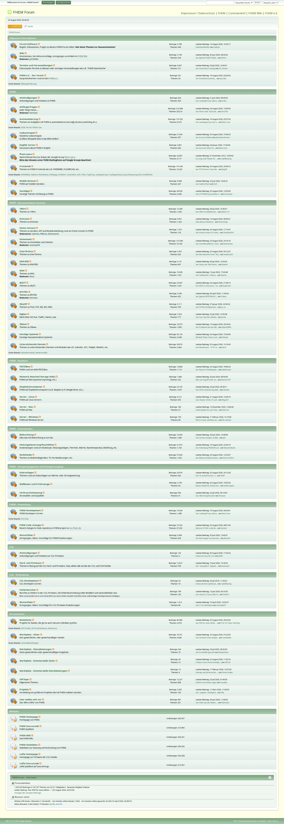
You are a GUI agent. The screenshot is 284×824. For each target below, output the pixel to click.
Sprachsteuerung (130, 174)
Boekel (224, 264)
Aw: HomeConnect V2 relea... (208, 232)
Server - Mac (27, 406)
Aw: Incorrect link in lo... (205, 148)
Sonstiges (25, 190)
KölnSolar (225, 702)
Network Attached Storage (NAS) (38, 376)
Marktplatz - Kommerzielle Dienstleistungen (44, 670)
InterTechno (27, 251)
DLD (215, 184)
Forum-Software (29, 43)
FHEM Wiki (255, 13)
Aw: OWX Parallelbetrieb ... (206, 212)
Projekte (24, 689)
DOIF (23, 127)
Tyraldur (223, 682)
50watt (225, 337)
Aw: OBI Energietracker (205, 495)
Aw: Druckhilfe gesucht (205, 652)
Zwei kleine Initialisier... (205, 222)
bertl (224, 347)
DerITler (224, 111)
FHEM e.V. (271, 13)
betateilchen (223, 652)
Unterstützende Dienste (33, 344)
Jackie (223, 317)
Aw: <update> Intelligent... (206, 692)
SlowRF (24, 303)
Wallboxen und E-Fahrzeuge (35, 484)
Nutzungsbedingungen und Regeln (252, 821)
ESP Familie (25, 628)
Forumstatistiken (22, 783)
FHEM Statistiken (29, 744)
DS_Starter (223, 68)
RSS (140, 174)
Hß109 (227, 662)
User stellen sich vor (31, 699)
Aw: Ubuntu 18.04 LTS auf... (207, 400)
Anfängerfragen (29, 106)
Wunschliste (26, 535)
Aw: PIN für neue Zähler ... (206, 623)
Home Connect (28, 227)
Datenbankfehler (203, 47)
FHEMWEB (25, 174)
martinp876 (35, 245)
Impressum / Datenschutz (198, 13)
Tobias (223, 296)
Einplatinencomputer (31, 386)
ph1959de (34, 59)
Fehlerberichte (28, 589)
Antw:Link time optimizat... (206, 584)
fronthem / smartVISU (67, 174)
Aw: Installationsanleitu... (206, 78)
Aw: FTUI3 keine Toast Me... (207, 169)
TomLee (222, 495)
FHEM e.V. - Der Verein (32, 75)
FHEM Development (30, 510)
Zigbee (23, 313)
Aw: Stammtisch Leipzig (205, 68)
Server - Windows (29, 416)
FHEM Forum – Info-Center (24, 778)
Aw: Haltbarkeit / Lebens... (206, 275)
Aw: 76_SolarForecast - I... (206, 475)
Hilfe (235, 821)
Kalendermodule (28, 352)
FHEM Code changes (31, 524)
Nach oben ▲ (273, 821)
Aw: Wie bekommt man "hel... (208, 254)
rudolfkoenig (226, 158)
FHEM (221, 13)
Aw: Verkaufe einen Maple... (207, 637)
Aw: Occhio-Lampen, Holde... (207, 437)
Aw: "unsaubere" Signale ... (207, 566)
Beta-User (226, 122)
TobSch (226, 594)
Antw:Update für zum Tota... (207, 410)
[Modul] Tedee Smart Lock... (207, 337)
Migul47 (225, 400)
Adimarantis (53, 234)
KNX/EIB (24, 261)
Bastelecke (26, 619)
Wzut (32, 276)
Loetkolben (226, 637)
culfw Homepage (29, 754)
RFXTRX (24, 291)
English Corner (28, 144)
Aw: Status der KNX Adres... (207, 264)
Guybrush (227, 286)
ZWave (23, 324)
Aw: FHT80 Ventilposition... (206, 307)
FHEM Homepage (29, 716)
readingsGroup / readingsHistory (108, 174)
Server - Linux (27, 396)
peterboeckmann (223, 137)
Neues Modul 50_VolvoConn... (208, 485)
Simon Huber (227, 672)
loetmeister (228, 244)
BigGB (224, 169)
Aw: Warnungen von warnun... (208, 538)
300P (223, 475)
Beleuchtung (27, 434)
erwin (224, 101)
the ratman (226, 420)
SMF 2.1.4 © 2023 (12, 821)
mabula (216, 47)
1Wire (23, 208)
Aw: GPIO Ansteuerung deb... (207, 390)
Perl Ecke (25, 519)
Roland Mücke (229, 448)
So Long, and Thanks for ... (206, 158)
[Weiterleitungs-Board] (13, 718)
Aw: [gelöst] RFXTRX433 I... (206, 296)
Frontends (25, 166)
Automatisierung (29, 118)
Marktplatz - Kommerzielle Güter (38, 660)
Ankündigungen (29, 97)
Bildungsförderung (28, 84)
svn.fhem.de (75, 528)
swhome (35, 234)
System (224, 528)
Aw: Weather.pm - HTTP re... (207, 347)
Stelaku (226, 390)
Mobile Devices (28, 180)
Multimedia (26, 454)
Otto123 (225, 410)
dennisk (227, 538)
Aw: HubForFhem (203, 184)
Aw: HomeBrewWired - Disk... (208, 244)
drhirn (223, 58)
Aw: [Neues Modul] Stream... (207, 458)
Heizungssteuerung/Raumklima (37, 444)
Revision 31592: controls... (206, 528)
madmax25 (228, 254)
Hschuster (228, 194)
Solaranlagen (27, 472)
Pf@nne (43, 234)
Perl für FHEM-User (34, 127)
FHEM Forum (23, 12)
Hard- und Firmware (31, 562)
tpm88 (52, 804)
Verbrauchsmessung (31, 492)
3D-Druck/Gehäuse (39, 628)
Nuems (224, 275)
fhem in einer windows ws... (207, 420)
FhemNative (43, 174)
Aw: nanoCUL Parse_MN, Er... (207, 594)
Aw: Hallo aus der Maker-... (207, 702)
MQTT (23, 282)
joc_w (223, 307)
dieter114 (225, 212)
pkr (224, 437)
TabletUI (34, 174)
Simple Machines (26, 821)
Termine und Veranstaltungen (36, 65)
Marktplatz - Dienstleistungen (36, 649)
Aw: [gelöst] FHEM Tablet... (206, 58)
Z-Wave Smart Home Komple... (208, 662)
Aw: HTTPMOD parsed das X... (208, 194)
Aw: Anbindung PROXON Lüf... (208, 448)
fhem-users (26, 154)
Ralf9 (220, 556)
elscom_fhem (228, 458)
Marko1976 (226, 379)
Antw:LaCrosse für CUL (205, 556)
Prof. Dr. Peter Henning (230, 623)
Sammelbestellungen (29, 643)
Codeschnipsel (28, 132)
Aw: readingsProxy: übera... (207, 101)
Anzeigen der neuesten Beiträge (27, 793)
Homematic (26, 239)
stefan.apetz (229, 485)
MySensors (52, 628)
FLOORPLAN (147, 174)
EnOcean (25, 218)
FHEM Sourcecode (29, 726)
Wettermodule (41, 352)
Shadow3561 (228, 232)
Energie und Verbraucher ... (207, 672)
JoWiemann (226, 369)
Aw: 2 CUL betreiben (204, 605)
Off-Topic (25, 679)
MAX (22, 270)
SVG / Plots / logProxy (86, 174)
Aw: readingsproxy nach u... (207, 122)
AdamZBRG (226, 327)
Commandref (236, 13)
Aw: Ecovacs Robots (204, 137)
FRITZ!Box (25, 366)
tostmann (225, 566)
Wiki (22, 53)
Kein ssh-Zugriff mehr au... (206, 379)
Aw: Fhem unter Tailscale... (206, 111)
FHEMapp (53, 174)
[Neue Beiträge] (13, 45)
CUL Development (29, 580)
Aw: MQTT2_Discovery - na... (207, 286)
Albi (222, 692)
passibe (223, 78)
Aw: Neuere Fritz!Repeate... (207, 369)
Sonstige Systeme (29, 334)
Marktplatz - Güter (30, 634)
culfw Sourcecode (29, 763)
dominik (59, 804)
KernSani (34, 113)
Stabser (86, 787)
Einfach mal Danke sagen (206, 682)
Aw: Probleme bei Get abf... (207, 327)
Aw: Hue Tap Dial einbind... (206, 317)
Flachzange (223, 222)
